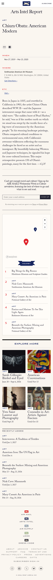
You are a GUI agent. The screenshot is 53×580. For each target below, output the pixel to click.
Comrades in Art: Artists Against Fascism (38, 415)
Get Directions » (10, 80)
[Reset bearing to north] (45, 227)
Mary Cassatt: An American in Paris (29, 297)
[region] (26, 238)
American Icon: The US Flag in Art (20, 452)
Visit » (6, 93)
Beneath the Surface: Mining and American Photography (28, 326)
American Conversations (36, 377)
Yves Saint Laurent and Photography (10, 415)
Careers (21, 558)
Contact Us (39, 549)
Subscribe (47, 3)
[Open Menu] (2, 3)
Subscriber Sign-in (26, 561)
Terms (34, 204)
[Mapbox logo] (11, 256)
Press (28, 555)
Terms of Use (38, 552)
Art (4, 20)
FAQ (23, 552)
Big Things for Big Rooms (24, 271)
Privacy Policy (43, 204)
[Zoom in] (45, 220)
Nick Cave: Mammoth (22, 284)
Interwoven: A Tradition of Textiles (20, 439)
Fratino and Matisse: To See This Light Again (27, 311)
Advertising (43, 555)
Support (11, 552)
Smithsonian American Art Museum (18, 71)
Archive (23, 549)
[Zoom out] (45, 224)
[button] (35, 229)
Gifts (33, 558)
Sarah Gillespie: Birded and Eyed (12, 377)
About (10, 549)
